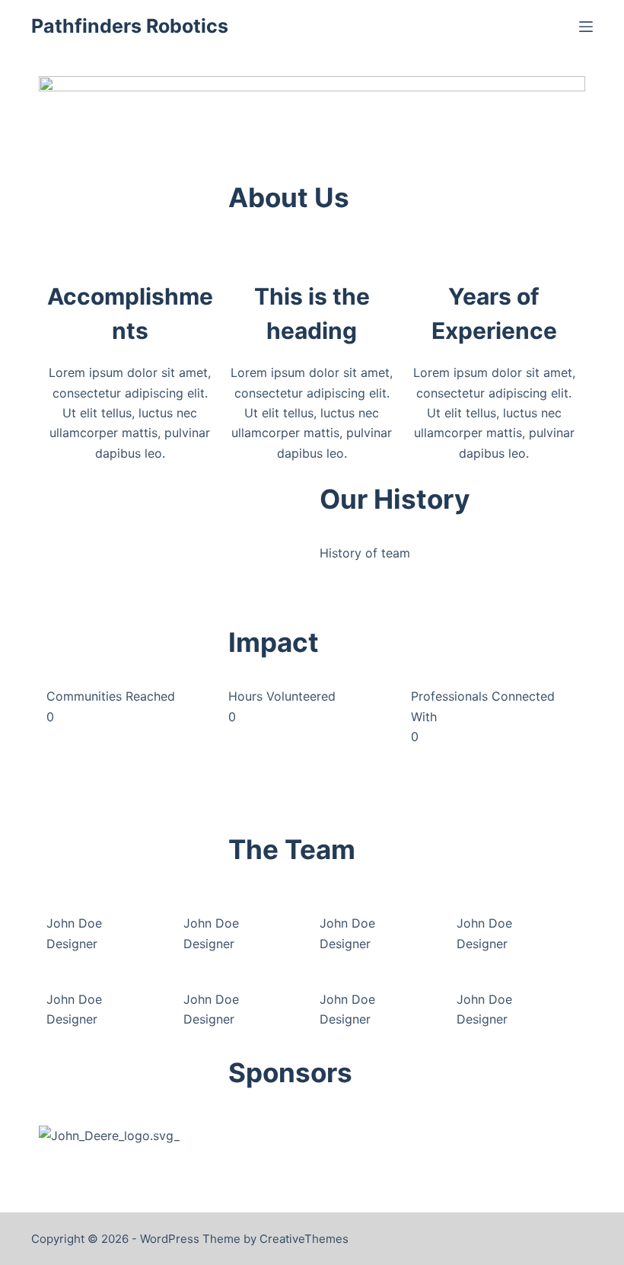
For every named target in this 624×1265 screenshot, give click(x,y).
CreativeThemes (304, 1238)
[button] (171, 576)
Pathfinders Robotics (129, 25)
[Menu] (586, 27)
